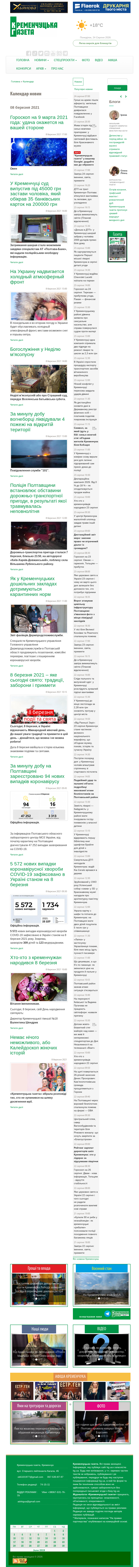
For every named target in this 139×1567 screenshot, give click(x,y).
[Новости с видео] (102, 1328)
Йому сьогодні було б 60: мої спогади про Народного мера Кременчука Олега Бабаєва (117, 143)
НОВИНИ (40, 60)
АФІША (112, 60)
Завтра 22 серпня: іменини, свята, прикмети (84, 1249)
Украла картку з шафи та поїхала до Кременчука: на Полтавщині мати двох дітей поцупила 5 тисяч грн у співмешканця (85, 920)
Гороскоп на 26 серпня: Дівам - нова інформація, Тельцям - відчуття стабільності (86, 1176)
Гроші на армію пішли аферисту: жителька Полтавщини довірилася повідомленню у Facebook (86, 108)
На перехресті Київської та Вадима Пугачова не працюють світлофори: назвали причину (85, 1007)
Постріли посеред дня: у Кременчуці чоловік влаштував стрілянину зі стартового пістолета (85, 765)
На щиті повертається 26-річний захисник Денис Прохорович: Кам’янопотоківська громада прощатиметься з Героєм (86, 1081)
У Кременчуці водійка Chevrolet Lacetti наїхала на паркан (86, 277)
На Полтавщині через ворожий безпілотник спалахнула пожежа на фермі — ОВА (86, 1105)
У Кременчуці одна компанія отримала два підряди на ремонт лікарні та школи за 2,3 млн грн (85, 346)
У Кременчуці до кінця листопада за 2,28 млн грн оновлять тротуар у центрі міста (84, 707)
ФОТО (86, 60)
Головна (15, 81)
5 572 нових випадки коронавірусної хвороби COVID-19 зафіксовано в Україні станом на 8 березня (37, 874)
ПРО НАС (57, 68)
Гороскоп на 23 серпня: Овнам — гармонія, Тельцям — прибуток (86, 561)
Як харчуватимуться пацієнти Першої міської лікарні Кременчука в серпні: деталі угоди (85, 258)
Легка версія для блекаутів (95, 43)
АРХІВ (40, 68)
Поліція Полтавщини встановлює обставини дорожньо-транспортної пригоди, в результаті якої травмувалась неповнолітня (38, 498)
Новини (78, 81)
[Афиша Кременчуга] (70, 1376)
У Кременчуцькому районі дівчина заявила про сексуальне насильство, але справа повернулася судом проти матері (85, 321)
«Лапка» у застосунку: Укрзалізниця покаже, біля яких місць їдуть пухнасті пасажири (86, 946)
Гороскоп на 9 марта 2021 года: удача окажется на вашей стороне (39, 122)
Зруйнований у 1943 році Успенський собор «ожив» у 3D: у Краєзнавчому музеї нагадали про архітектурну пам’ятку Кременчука (86, 892)
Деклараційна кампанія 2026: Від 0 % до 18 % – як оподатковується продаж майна (85, 485)
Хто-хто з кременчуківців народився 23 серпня (86, 504)
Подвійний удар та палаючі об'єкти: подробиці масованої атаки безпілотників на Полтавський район (86, 788)
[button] (15, 1289)
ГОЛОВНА (22, 60)
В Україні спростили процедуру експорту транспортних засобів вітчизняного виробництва (86, 368)
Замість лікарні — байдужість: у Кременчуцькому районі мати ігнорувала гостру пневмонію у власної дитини (85, 815)
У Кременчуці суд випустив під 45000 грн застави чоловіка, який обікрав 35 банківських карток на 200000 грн (35, 194)
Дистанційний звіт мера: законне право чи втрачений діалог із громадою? (86, 541)
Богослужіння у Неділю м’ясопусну (35, 352)
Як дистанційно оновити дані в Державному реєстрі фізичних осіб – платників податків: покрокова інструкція (85, 411)
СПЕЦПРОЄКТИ (64, 60)
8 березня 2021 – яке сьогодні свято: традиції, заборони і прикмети (37, 680)
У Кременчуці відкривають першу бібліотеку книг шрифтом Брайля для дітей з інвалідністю (84, 843)
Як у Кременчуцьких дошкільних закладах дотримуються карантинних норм (33, 586)
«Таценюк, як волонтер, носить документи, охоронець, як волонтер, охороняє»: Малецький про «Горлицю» (101, 1351)
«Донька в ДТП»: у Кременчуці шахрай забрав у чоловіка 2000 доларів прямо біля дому (85, 236)
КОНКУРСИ (23, 68)
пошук (117, 88)
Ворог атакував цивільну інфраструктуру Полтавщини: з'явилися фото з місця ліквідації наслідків (84, 610)
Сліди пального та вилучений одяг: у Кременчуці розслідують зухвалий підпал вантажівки (86, 685)
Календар (28, 81)
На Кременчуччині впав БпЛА (102, 1294)
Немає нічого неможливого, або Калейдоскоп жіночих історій (33, 1045)
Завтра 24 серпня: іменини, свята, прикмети (84, 177)
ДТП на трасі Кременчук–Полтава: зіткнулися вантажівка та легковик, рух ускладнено (86, 196)
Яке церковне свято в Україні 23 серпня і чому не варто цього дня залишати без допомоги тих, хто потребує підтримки (86, 584)
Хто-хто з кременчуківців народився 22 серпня (86, 1059)
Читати (117, 237)
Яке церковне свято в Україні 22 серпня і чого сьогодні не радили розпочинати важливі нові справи (86, 1200)
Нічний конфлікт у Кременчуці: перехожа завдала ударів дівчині (84, 388)
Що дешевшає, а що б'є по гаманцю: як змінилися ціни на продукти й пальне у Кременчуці (85, 968)
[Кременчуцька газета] (39, 26)
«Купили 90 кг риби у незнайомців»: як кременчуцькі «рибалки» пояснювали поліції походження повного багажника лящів (85, 1227)
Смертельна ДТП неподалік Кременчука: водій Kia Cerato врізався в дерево (85, 866)
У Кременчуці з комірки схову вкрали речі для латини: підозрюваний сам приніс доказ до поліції (85, 462)
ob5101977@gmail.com (30, 1477)
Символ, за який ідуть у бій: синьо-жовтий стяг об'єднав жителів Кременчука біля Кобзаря (86, 436)
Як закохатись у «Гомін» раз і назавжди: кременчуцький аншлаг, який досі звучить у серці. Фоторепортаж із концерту (102, 1428)
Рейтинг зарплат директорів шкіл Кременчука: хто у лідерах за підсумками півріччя (86, 1154)
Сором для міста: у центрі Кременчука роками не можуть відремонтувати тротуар (39, 1428)
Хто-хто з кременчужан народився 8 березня (35, 960)
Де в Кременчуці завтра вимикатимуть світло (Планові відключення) (85, 216)
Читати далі (16, 174)
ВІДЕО (99, 60)
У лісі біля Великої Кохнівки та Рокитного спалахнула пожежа (86, 633)
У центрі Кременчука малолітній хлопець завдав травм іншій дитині (85, 521)
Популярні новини (83, 89)
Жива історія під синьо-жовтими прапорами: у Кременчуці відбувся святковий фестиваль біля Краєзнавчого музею (86, 135)
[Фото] (102, 1405)
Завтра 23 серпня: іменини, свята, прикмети (84, 648)
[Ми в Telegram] (102, 1314)
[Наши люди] (39, 1329)
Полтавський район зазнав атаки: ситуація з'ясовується (86, 987)
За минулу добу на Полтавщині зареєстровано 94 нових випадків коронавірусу (37, 773)
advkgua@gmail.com (29, 1501)
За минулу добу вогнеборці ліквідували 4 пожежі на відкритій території (37, 421)
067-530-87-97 (55, 1477)
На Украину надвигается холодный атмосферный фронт (37, 277)
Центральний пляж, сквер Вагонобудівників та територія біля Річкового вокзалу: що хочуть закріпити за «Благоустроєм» (86, 1129)
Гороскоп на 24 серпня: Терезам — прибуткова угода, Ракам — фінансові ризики (85, 296)
